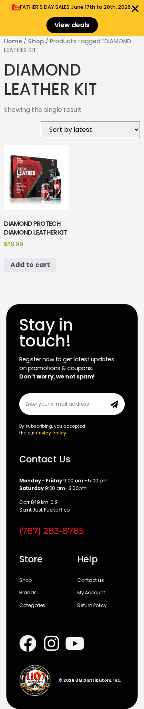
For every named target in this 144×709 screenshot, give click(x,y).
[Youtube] (75, 643)
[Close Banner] (135, 9)
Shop (36, 41)
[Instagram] (51, 643)
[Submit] (114, 404)
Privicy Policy (51, 433)
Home (13, 41)
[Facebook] (27, 643)
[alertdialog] (72, 18)
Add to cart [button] (30, 264)
